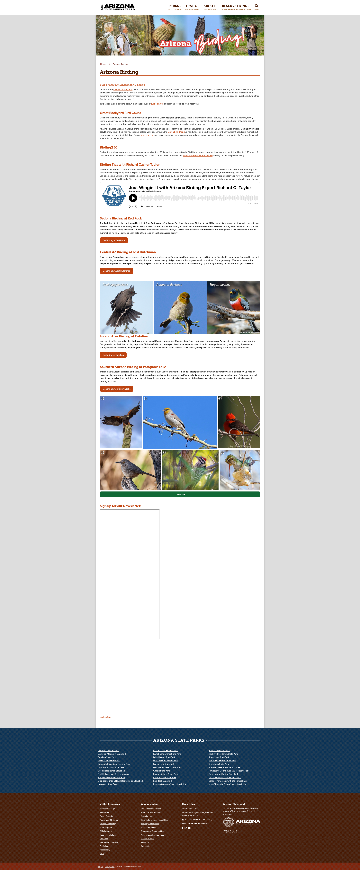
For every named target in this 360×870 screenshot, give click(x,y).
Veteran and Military (108, 824)
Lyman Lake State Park (163, 764)
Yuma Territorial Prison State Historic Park (228, 784)
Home (103, 64)
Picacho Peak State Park (164, 777)
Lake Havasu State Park (164, 757)
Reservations (236, 7)
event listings (157, 103)
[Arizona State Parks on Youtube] (189, 828)
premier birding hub (122, 89)
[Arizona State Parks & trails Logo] (117, 6)
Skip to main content (13, 2)
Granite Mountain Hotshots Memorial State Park (120, 781)
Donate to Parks (147, 839)
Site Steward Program (109, 842)
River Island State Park (219, 750)
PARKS (174, 7)
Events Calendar (106, 816)
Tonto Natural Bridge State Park (223, 774)
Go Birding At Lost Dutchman (116, 270)
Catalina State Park (107, 757)
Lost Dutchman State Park (165, 760)
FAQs (102, 853)
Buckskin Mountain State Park (112, 754)
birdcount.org (147, 135)
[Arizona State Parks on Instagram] (186, 828)
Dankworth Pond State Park (111, 767)
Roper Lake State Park (219, 757)
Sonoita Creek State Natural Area (224, 767)
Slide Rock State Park (219, 764)
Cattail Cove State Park (109, 760)
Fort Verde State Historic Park (111, 777)
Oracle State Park (161, 770)
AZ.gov (100, 867)
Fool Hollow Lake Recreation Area (114, 774)
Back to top (105, 717)
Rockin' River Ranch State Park (223, 754)
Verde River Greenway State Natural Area (228, 781)
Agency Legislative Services (152, 835)
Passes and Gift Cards (109, 820)
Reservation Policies (108, 835)
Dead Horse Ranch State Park (111, 770)
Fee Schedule (105, 846)
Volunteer (104, 839)
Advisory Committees (150, 824)
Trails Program (106, 827)
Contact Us (145, 846)
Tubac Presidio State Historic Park (225, 777)
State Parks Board (148, 827)
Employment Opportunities (152, 831)
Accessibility (105, 850)
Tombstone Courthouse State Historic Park (229, 770)
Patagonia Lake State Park (165, 774)
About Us (145, 842)
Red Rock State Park (162, 781)
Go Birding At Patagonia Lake (116, 389)
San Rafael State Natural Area (222, 760)
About (209, 7)
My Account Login (107, 809)
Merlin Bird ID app (176, 132)
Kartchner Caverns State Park (167, 754)
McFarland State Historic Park (167, 767)
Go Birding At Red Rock (114, 240)
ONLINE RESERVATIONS (194, 823)
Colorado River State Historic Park (114, 764)
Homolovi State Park (107, 784)
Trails (192, 7)
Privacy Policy (110, 867)
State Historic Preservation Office (154, 820)
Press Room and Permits (151, 809)
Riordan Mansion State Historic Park (170, 784)
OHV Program (106, 831)
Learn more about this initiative (197, 155)
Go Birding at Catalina (113, 355)
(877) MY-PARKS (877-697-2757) (198, 819)
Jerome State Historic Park (165, 750)
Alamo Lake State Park (108, 750)
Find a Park (104, 812)
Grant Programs (147, 816)
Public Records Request (151, 812)
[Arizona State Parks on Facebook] (183, 828)
